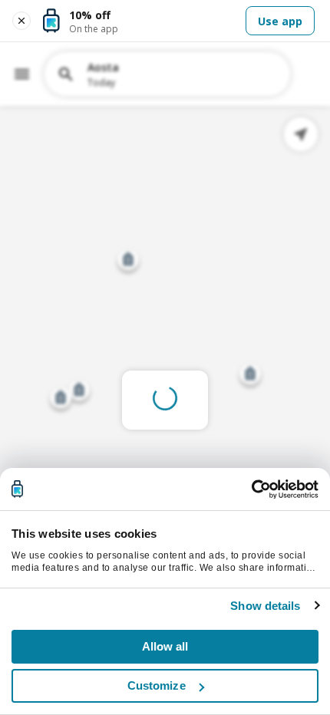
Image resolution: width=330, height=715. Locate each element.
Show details (265, 605)
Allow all (165, 646)
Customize (156, 685)
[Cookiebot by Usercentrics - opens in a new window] (251, 489)
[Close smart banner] (21, 20)
